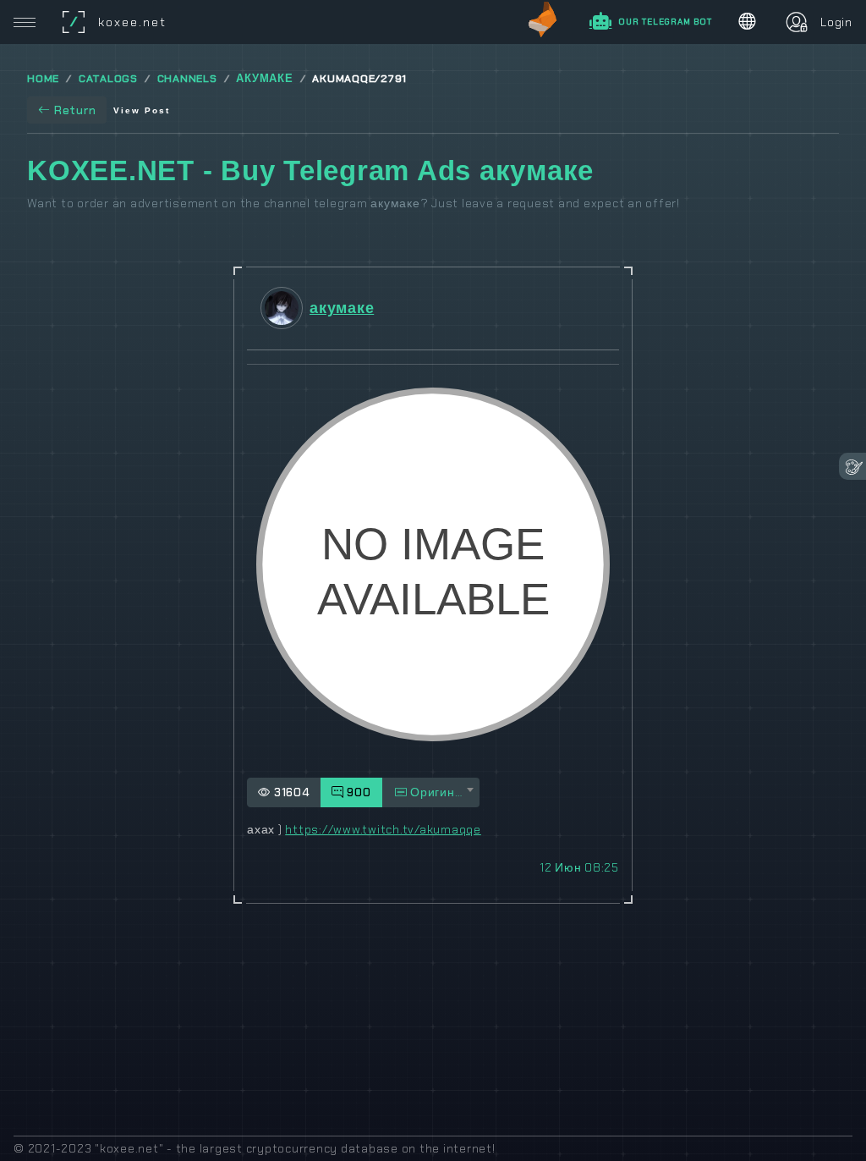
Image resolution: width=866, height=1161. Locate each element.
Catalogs (108, 78)
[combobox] (431, 792)
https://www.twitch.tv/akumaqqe (383, 829)
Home (43, 78)
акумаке (264, 78)
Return (75, 110)
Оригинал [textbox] (438, 792)
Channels (187, 78)
